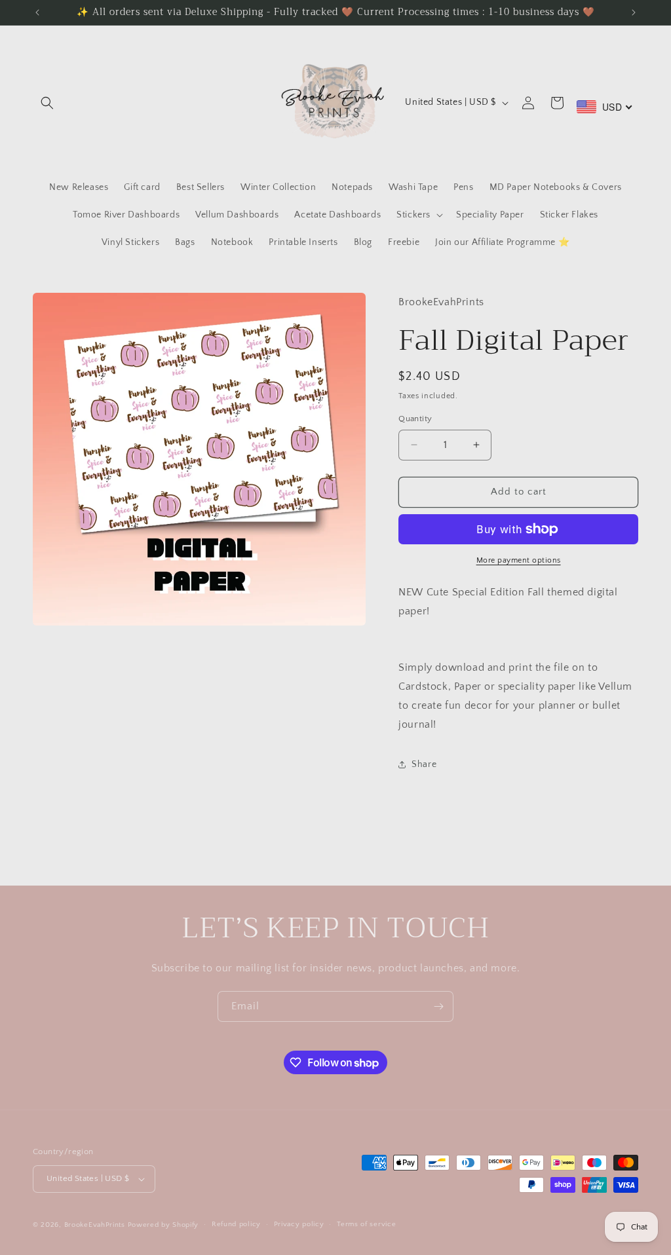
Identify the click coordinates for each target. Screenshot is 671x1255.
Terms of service (366, 1224)
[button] (47, 102)
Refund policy (236, 1224)
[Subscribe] (438, 1006)
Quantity (415, 418)
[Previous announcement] (37, 12)
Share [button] (424, 764)
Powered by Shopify (163, 1225)
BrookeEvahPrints (96, 1225)
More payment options (518, 560)
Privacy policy (299, 1224)
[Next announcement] (633, 12)
